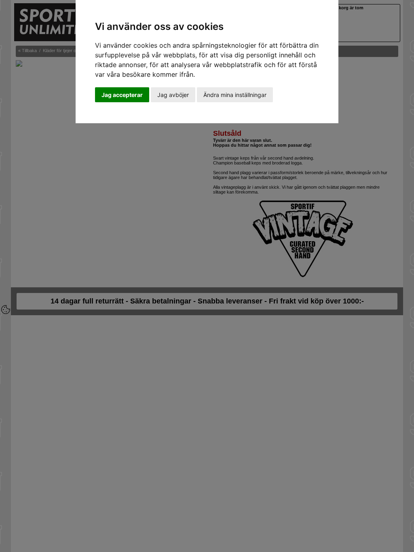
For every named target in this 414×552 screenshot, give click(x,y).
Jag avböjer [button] (173, 94)
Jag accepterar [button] (122, 94)
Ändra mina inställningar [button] (234, 94)
